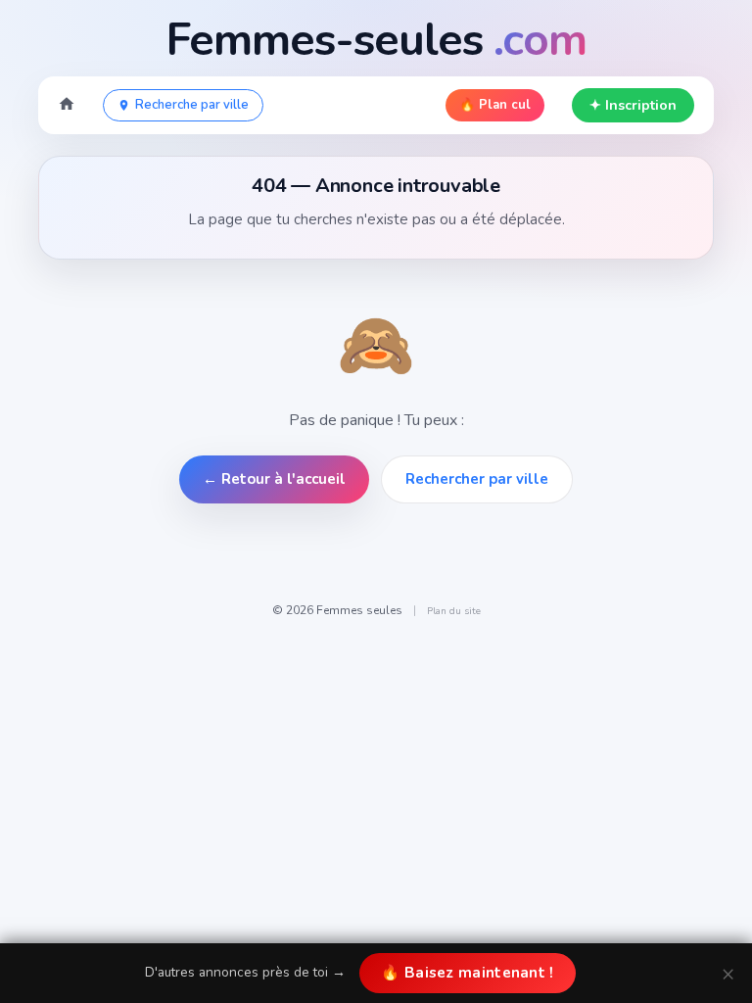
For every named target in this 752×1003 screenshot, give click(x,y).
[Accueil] (66, 105)
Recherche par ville (192, 105)
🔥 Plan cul (495, 105)
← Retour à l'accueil (274, 479)
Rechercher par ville (476, 479)
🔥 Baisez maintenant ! (467, 972)
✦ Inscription (633, 105)
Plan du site (454, 611)
